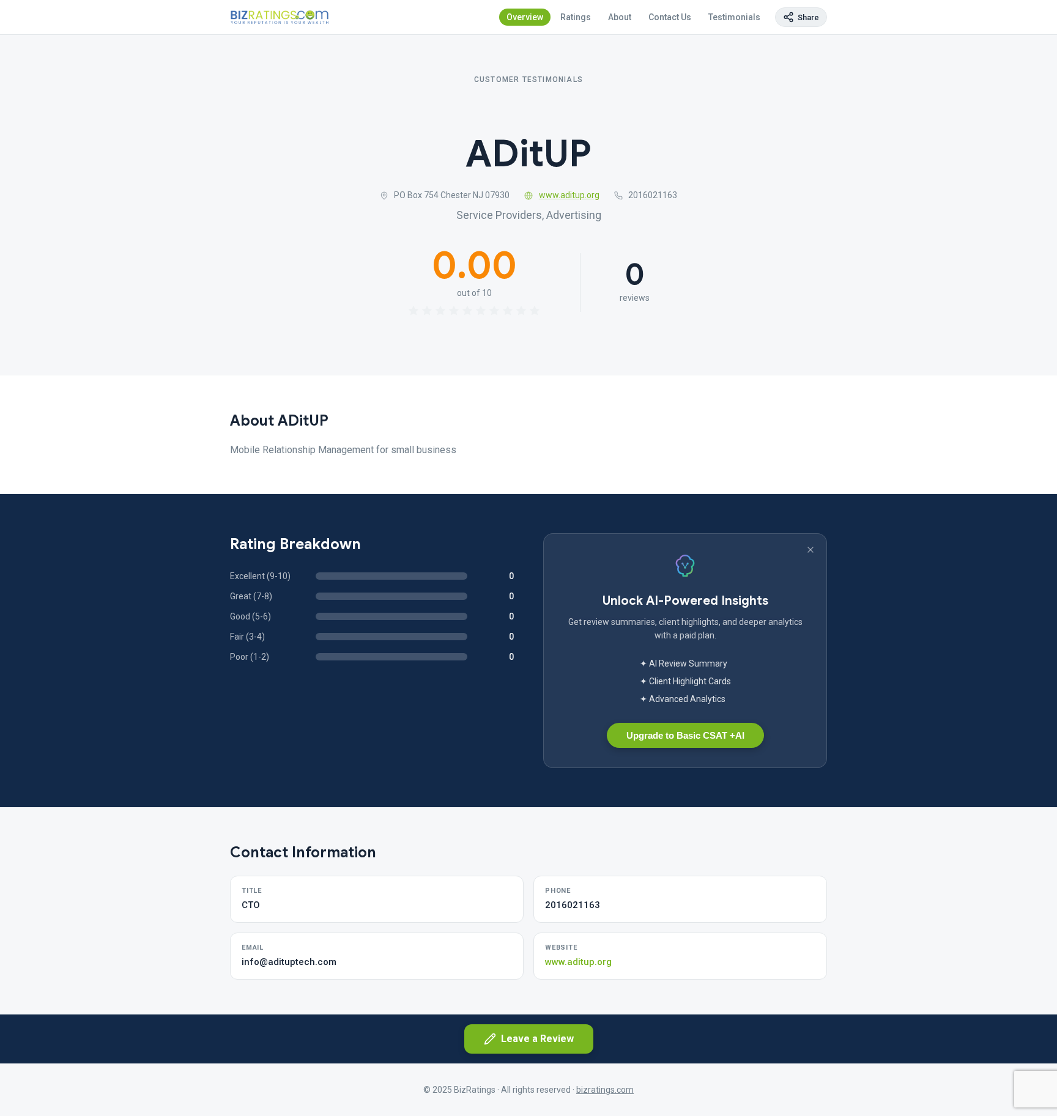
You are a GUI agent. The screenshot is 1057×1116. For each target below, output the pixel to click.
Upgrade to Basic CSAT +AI (685, 735)
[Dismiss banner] (810, 549)
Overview (524, 17)
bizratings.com (605, 1090)
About (619, 17)
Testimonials (734, 17)
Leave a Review (537, 1038)
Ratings (575, 17)
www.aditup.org (569, 195)
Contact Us (669, 17)
